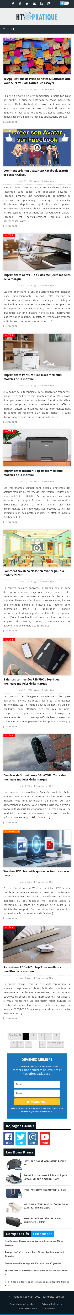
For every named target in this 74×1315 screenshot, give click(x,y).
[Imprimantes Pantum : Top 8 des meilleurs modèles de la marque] (37, 352)
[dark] (64, 3)
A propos (50, 1308)
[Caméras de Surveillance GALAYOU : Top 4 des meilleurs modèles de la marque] (37, 752)
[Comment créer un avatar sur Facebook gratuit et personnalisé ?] (37, 147)
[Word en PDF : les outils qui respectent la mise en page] (37, 848)
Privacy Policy (50, 1304)
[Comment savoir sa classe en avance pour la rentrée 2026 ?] (37, 548)
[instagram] (48, 3)
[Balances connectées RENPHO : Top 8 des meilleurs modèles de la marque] (37, 656)
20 (21, 1042)
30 (28, 1042)
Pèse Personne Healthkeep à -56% (45, 1189)
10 (13, 1042)
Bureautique (11, 831)
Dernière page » (55, 1042)
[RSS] (41, 3)
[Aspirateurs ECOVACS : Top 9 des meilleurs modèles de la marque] (37, 944)
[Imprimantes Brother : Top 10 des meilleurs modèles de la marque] (37, 448)
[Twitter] (27, 3)
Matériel (9, 235)
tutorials (10, 131)
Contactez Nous (28, 1308)
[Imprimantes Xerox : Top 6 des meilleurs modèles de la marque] (37, 252)
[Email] (34, 3)
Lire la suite (11, 122)
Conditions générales (22, 1304)
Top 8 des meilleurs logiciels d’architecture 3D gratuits (33, 1263)
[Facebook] (12, 3)
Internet (9, 39)
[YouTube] (20, 3)
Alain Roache (42, 89)
